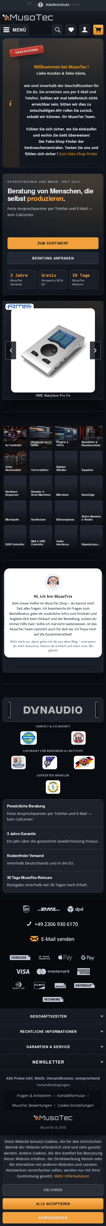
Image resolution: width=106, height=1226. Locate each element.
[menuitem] (14, 30)
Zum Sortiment (53, 243)
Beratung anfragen (53, 258)
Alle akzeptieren (53, 1203)
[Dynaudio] (53, 710)
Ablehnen (53, 1190)
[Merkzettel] (71, 30)
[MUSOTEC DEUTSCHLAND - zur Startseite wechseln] (28, 17)
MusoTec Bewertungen (32, 1105)
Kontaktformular (71, 1095)
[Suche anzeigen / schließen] (57, 30)
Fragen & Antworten (34, 1095)
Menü (19, 30)
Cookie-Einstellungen (76, 1105)
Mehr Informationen (71, 1176)
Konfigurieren (53, 1217)
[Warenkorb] (98, 30)
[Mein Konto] (85, 30)
